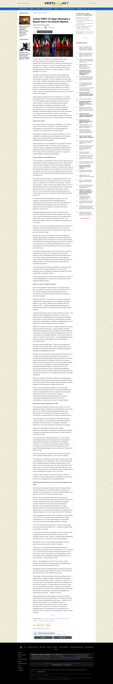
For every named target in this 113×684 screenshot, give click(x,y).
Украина (48, 625)
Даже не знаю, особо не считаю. (84, 29)
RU (85, 8)
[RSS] (92, 3)
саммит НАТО (40, 625)
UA (88, 8)
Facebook (40, 671)
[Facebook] (90, 3)
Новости (32, 8)
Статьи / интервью (23, 8)
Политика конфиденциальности (76, 647)
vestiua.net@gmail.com (67, 664)
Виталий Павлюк (51, 27)
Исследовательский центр (67, 8)
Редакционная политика (33, 647)
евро (34, 382)
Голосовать (80, 32)
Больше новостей (85, 218)
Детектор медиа (71, 656)
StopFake (53, 657)
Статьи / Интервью (22, 655)
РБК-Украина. (43, 71)
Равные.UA (56, 8)
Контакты (49, 647)
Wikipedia (44, 671)
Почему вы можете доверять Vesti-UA (41, 628)
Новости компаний (47, 8)
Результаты (89, 32)
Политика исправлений (63, 647)
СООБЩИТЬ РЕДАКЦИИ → (57, 664)
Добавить (43, 637)
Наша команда (43, 647)
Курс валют (20, 668)
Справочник (79, 8)
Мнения (38, 8)
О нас (25, 647)
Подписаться (62, 637)
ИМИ (66, 656)
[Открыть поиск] (94, 3)
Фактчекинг (55, 647)
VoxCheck (57, 657)
